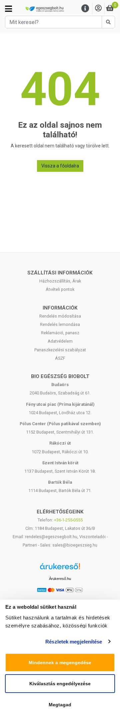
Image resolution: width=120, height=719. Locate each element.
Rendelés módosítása (60, 316)
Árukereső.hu (60, 579)
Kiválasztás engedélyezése (60, 683)
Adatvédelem (60, 341)
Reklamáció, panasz (60, 332)
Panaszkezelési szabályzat (60, 349)
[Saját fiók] (98, 8)
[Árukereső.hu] (60, 568)
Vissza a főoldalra (60, 165)
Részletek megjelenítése (73, 641)
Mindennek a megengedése (60, 662)
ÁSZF (60, 358)
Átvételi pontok (60, 289)
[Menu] (85, 8)
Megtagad (60, 704)
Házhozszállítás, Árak (60, 280)
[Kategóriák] (8, 9)
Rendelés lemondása (60, 324)
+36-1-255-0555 (68, 519)
